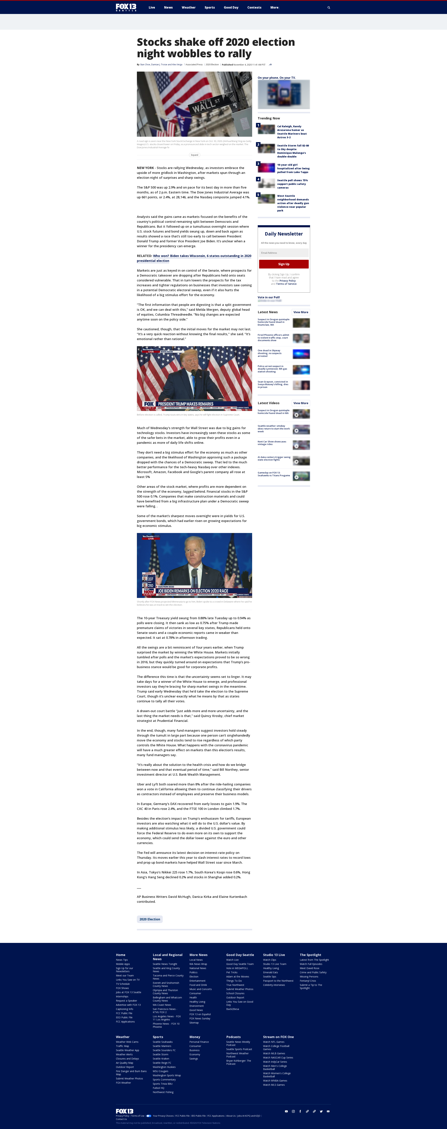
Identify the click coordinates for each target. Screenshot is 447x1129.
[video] (301, 414)
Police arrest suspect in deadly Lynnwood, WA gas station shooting (272, 369)
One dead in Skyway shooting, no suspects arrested (269, 353)
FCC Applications (125, 1021)
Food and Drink (198, 985)
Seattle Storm (160, 1054)
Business (194, 1050)
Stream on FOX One (278, 1037)
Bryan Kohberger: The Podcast (238, 1062)
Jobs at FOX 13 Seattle (128, 992)
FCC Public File (124, 1013)
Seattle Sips (269, 976)
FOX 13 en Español (200, 1014)
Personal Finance (199, 1041)
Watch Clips (269, 959)
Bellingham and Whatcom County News (167, 999)
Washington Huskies (164, 1067)
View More (301, 312)
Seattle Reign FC (162, 1062)
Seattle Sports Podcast (239, 1049)
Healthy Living (197, 1001)
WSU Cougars (160, 1071)
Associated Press (194, 64)
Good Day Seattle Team (240, 964)
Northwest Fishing (163, 1092)
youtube (286, 1111)
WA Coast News (162, 1004)
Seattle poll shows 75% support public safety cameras (292, 184)
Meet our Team (125, 975)
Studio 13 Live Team (274, 964)
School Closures (235, 993)
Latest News (268, 312)
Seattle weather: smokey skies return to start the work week (274, 428)
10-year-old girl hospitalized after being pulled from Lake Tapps (293, 168)
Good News (196, 1010)
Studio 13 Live (274, 955)
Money (194, 1037)
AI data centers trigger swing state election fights (274, 458)
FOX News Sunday (199, 1018)
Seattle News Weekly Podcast (238, 1043)
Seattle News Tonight (165, 964)
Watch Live (232, 959)
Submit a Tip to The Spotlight (311, 986)
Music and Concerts (200, 989)
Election (193, 976)
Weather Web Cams (127, 1041)
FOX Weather (123, 1082)
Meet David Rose (309, 968)
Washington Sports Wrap (167, 1075)
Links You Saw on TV (128, 979)
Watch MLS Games (274, 1084)
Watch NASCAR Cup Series (278, 1057)
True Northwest (235, 985)
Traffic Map (122, 1046)
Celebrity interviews (274, 985)
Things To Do (234, 980)
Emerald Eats (270, 972)
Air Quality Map (124, 1062)
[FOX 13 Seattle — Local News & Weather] (127, 7)
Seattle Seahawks (163, 1041)
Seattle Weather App (127, 1050)
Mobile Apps (123, 964)
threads (314, 1111)
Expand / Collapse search (329, 7)
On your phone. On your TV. (277, 78)
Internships (122, 996)
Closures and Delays (127, 1058)
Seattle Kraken (161, 1058)
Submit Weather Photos (239, 989)
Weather (123, 1037)
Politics (193, 972)
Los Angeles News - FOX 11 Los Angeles (167, 1018)
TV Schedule (123, 983)
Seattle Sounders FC (164, 1050)
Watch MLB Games (274, 1053)
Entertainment (197, 980)
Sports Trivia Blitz (163, 1083)
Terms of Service (286, 283)
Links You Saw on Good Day (239, 1003)
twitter (321, 1111)
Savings (193, 1058)
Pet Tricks (231, 972)
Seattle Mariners (162, 1046)
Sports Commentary (164, 1079)
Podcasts (233, 1037)
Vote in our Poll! (269, 297)
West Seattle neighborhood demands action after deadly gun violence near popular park (293, 203)
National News (197, 968)
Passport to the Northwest (278, 980)
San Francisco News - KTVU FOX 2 (165, 1010)
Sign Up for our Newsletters (124, 969)
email (328, 1111)
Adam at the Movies (237, 976)
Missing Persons (309, 976)
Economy (194, 1054)
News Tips (122, 959)
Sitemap (194, 1022)
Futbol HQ (158, 1088)
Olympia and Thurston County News (165, 991)
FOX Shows (122, 988)
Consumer (195, 993)
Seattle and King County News (166, 969)
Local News (196, 959)
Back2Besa (232, 1009)
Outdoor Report (235, 997)
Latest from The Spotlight (314, 959)
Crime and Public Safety (313, 972)
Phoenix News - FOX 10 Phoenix (166, 1025)
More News (198, 955)
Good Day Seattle (240, 955)
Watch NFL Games (273, 1041)
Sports (158, 1037)
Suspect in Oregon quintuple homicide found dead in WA (274, 412)
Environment (196, 1005)
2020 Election (212, 64)
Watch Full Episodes (311, 964)
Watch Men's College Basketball (275, 1067)
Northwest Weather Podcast (237, 1055)
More (274, 7)
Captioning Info (124, 1009)
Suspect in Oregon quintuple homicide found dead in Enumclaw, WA (274, 322)
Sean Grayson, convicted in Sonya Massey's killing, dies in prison (273, 384)
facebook (300, 1111)
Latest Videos (268, 403)
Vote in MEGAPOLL (237, 968)
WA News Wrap (198, 964)
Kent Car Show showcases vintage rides (272, 443)
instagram (293, 1111)
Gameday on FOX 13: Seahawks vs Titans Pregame (274, 474)
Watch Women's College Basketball (277, 1075)
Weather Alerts (124, 1054)
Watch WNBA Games (275, 1080)
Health (193, 997)
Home (120, 955)
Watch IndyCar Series (275, 1061)
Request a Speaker (126, 1000)
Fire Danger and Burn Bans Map (131, 1072)
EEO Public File (124, 1017)
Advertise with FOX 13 (128, 1004)
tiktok (307, 1111)
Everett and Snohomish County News (166, 984)
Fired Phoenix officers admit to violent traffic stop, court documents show (273, 337)
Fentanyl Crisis (308, 980)
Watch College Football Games (276, 1047)
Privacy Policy (288, 280)
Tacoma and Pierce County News (168, 977)
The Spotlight (310, 955)
